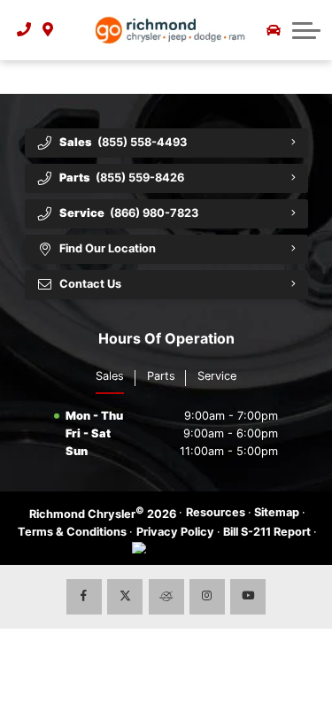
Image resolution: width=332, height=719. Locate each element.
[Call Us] (24, 30)
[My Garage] (273, 30)
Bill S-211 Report (267, 531)
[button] (306, 30)
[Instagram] (207, 597)
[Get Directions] (48, 30)
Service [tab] (216, 376)
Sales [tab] (110, 376)
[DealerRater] (166, 597)
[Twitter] (125, 597)
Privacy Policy (175, 531)
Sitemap (276, 512)
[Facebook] (84, 597)
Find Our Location (107, 248)
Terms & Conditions (72, 531)
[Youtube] (248, 597)
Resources (215, 512)
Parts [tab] (161, 376)
